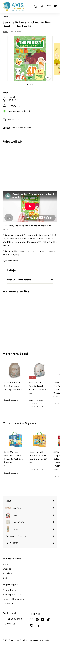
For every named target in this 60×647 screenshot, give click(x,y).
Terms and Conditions (13, 599)
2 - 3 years (28, 423)
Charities (7, 569)
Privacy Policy (9, 590)
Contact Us (8, 603)
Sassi (5, 31)
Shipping (6, 127)
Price (6, 92)
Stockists (7, 573)
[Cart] (48, 6)
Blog (5, 578)
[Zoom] (48, 77)
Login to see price (9, 97)
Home (5, 16)
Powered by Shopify (39, 640)
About (6, 564)
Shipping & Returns (12, 594)
